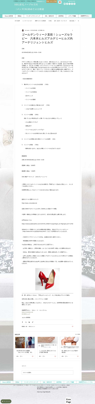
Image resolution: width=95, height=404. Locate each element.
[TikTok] (67, 4)
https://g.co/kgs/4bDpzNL (43, 392)
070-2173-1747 (71, 1)
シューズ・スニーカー (27, 20)
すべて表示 (77, 334)
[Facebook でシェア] (22, 322)
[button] (78, 20)
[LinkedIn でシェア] (29, 322)
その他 (49, 20)
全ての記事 (17, 20)
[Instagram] (74, 4)
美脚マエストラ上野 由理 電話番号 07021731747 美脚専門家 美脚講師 (55, 385)
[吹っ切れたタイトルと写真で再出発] (70, 342)
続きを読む (72, 20)
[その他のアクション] (72, 30)
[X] (70, 4)
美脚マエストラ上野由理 (40, 20)
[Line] (65, 4)
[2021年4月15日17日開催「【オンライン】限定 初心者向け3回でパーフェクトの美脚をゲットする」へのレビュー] (25, 342)
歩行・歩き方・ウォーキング (60, 20)
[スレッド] (72, 4)
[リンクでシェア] (32, 322)
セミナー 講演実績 (26, 317)
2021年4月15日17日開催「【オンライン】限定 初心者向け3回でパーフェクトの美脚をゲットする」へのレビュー (25, 351)
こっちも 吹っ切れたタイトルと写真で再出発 (47, 351)
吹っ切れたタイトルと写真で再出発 (70, 351)
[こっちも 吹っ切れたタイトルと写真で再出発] (47, 342)
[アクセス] (59, 2)
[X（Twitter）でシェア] (25, 322)
